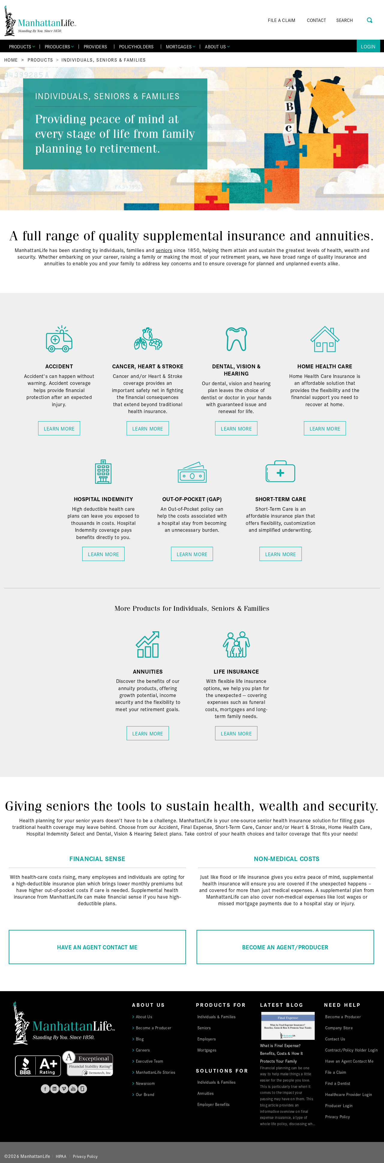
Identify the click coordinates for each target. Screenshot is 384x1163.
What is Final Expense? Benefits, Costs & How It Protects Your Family (281, 1053)
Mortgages (206, 1050)
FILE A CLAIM (281, 20)
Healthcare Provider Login (348, 1094)
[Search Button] (370, 19)
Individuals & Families (216, 1016)
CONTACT (316, 20)
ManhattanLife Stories (156, 1072)
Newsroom (145, 1083)
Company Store (339, 1027)
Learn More (59, 428)
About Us (144, 1016)
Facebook (45, 1088)
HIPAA (61, 1156)
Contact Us (335, 1039)
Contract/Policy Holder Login (351, 1050)
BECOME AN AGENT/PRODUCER (285, 946)
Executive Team (150, 1061)
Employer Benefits (213, 1104)
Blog (140, 1039)
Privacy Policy (337, 1116)
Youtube (73, 1088)
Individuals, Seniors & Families (104, 59)
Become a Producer (154, 1027)
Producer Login (338, 1105)
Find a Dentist (337, 1083)
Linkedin (54, 1088)
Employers (206, 1039)
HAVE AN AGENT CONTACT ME (97, 946)
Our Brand (145, 1094)
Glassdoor (82, 1088)
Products (40, 59)
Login (368, 46)
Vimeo (63, 1088)
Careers (143, 1050)
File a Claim (335, 1072)
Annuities (205, 1093)
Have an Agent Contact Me (349, 1061)
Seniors (204, 1027)
